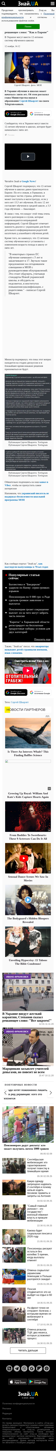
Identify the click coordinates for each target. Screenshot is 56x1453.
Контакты (7, 1418)
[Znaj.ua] (28, 3)
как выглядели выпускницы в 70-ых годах (26, 565)
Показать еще (42, 639)
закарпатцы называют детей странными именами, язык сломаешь (27, 649)
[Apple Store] (18, 1381)
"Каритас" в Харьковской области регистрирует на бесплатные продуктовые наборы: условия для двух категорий (29, 627)
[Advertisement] (28, 327)
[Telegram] (17, 1368)
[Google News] (32, 1368)
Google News (28, 181)
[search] (3, 3)
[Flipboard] (39, 1368)
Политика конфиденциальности (18, 1403)
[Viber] (24, 1368)
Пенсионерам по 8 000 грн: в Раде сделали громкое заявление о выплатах (29, 600)
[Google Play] (38, 1381)
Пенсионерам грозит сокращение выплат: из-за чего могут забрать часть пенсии (29, 613)
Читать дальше (28, 1350)
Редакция (7, 1413)
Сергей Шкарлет (29, 101)
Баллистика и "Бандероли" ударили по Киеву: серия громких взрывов (29, 588)
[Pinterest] (47, 1368)
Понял (28, 26)
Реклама (6, 1408)
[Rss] (9, 1368)
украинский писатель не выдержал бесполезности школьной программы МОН (27, 496)
